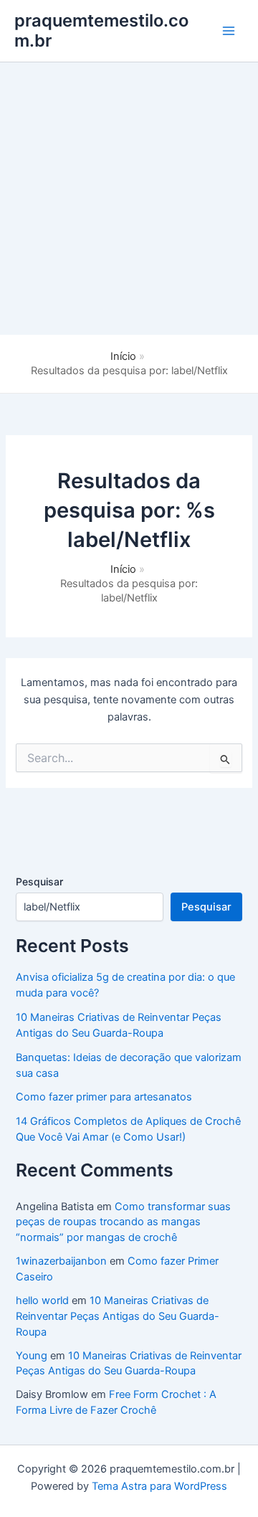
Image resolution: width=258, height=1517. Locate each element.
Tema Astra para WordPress (159, 1486)
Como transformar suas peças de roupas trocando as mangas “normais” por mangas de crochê (123, 1222)
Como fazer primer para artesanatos (104, 1096)
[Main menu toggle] (229, 31)
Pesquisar (39, 881)
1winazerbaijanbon (61, 1261)
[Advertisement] (129, 199)
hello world (42, 1300)
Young (31, 1355)
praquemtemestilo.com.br (101, 30)
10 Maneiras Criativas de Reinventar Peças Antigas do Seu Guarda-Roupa (117, 1316)
